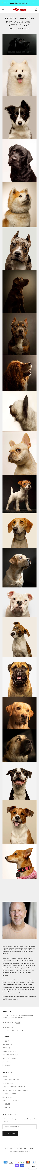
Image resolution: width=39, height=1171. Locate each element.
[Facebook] (3, 1030)
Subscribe (10, 1133)
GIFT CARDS (6, 1062)
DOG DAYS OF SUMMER (10, 1080)
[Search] (32, 9)
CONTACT (5, 1041)
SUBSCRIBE (6, 1065)
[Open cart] (36, 9)
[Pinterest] (13, 1030)
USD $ (18, 1144)
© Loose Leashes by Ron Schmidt (19, 1148)
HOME (4, 1077)
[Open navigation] (3, 9)
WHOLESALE (7, 1045)
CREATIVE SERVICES (9, 1051)
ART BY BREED (7, 1097)
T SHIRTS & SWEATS (9, 1094)
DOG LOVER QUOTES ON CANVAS (14, 1087)
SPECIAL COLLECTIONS (10, 1101)
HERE (18, 1023)
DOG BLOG (6, 1104)
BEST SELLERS (7, 1083)
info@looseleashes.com (10, 999)
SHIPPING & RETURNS (10, 1055)
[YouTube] (17, 1030)
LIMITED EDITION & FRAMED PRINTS (15, 1090)
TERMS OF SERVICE (9, 1058)
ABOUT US (6, 1107)
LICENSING (6, 1048)
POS (10, 1151)
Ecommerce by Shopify (22, 1151)
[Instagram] (8, 1030)
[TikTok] (22, 1030)
